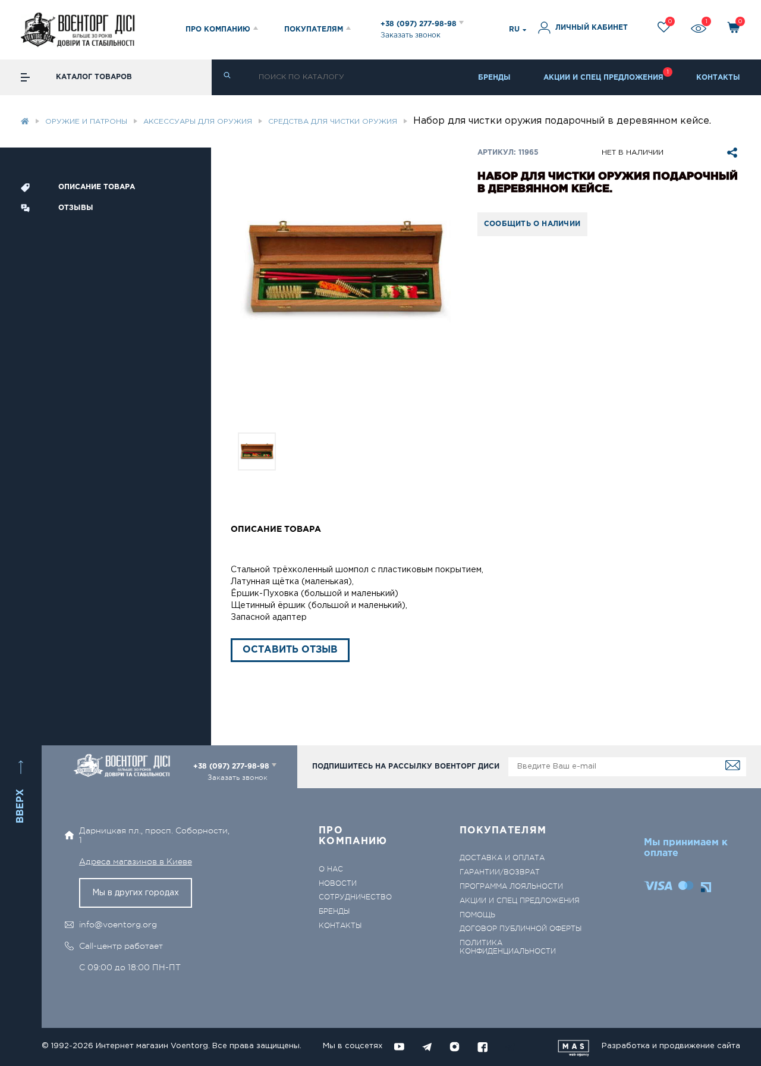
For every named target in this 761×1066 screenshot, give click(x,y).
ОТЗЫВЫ (75, 208)
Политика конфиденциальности (508, 947)
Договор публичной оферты (520, 929)
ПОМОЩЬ (477, 915)
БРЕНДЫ (494, 77)
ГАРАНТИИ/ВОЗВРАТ (500, 872)
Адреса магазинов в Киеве (135, 861)
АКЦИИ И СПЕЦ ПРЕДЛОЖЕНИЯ (603, 77)
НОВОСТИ (338, 884)
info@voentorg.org (118, 924)
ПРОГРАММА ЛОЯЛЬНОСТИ (511, 887)
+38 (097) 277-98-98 (419, 24)
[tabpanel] (344, 268)
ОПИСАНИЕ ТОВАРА (96, 187)
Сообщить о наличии (532, 224)
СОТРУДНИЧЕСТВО (355, 897)
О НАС (331, 869)
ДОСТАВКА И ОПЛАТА (502, 858)
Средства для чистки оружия (332, 121)
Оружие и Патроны (86, 121)
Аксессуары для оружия (197, 121)
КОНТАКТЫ (718, 77)
